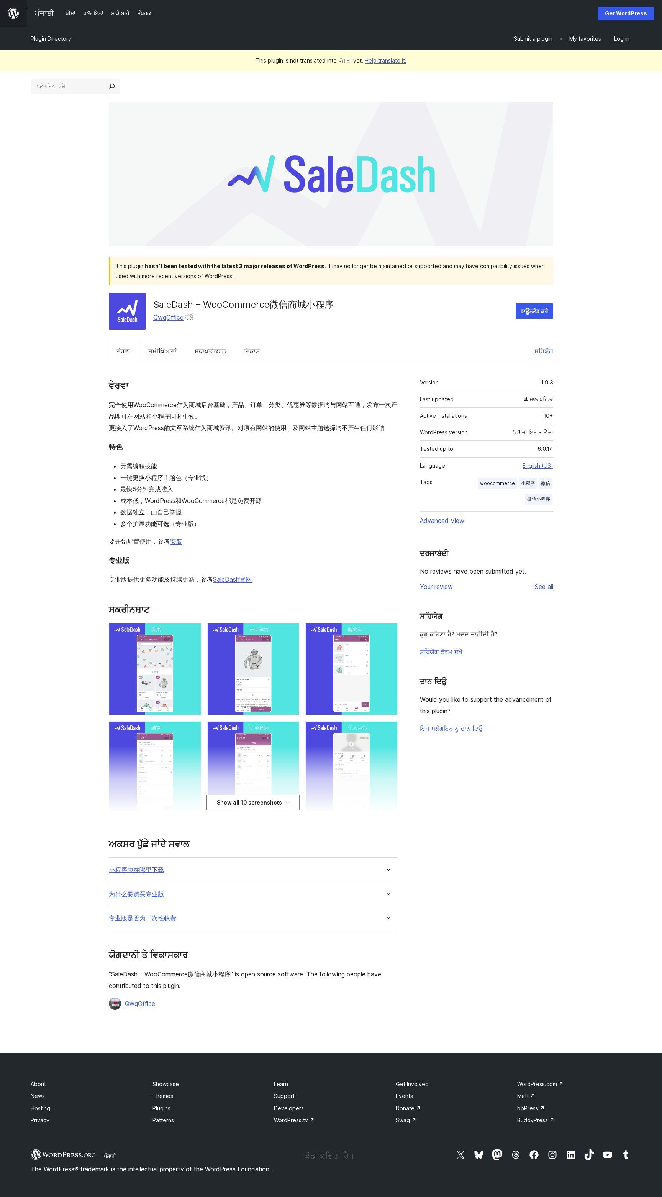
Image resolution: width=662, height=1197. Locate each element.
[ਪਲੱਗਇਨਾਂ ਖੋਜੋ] (112, 86)
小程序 (528, 483)
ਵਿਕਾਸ (252, 351)
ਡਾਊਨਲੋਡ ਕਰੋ (534, 311)
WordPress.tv (294, 1120)
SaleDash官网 (232, 579)
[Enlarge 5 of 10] (289, 731)
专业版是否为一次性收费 (142, 918)
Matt (526, 1096)
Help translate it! (385, 60)
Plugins (161, 1108)
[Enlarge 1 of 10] (191, 633)
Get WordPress (626, 13)
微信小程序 (538, 499)
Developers (289, 1108)
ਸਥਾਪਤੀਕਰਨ (210, 351)
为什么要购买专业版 (136, 894)
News (38, 1096)
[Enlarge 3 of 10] (387, 633)
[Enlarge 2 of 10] (289, 633)
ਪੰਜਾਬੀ (110, 1156)
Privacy (40, 1120)
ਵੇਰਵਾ (123, 351)
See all (544, 586)
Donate (408, 1108)
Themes (162, 1096)
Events (404, 1096)
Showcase (165, 1084)
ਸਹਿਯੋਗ (543, 351)
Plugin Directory (51, 38)
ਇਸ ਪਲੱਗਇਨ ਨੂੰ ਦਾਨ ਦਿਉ (451, 728)
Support (284, 1096)
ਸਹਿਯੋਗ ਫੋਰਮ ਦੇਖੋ (441, 652)
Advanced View (442, 520)
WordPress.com (540, 1084)
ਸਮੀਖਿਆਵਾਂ (162, 351)
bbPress (531, 1108)
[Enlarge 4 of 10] (191, 731)
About (38, 1084)
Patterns (163, 1120)
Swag (406, 1120)
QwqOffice (168, 317)
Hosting (40, 1108)
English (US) (538, 465)
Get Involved (412, 1084)
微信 (545, 483)
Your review (436, 586)
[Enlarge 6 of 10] (387, 731)
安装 (176, 541)
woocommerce (497, 483)
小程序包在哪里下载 (136, 870)
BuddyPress (535, 1120)
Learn (281, 1084)
